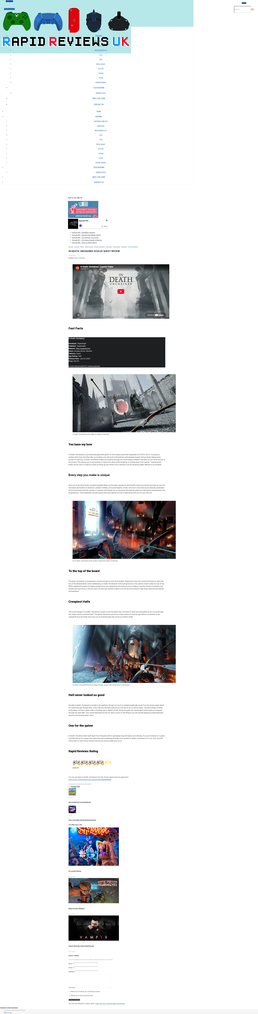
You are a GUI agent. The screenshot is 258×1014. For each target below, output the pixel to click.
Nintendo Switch (101, 41)
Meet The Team (99, 98)
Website (71, 972)
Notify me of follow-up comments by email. (85, 991)
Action (71, 246)
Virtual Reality (133, 246)
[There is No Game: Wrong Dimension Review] (72, 813)
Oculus (76, 784)
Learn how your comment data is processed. (110, 1004)
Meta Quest (100, 64)
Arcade (76, 246)
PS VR (101, 77)
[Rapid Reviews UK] (65, 47)
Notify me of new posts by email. (82, 995)
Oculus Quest (82, 784)
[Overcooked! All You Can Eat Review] (72, 795)
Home (99, 30)
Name (71, 964)
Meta (82, 246)
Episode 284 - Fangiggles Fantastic (83, 232)
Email (71, 968)
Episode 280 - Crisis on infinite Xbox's (84, 243)
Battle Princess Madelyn (77, 908)
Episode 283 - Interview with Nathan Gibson (86, 235)
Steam (100, 73)
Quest (88, 784)
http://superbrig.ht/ (83, 349)
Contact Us (99, 104)
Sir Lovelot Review (75, 871)
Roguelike (116, 246)
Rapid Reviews (99, 246)
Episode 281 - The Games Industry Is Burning (87, 240)
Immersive (71, 784)
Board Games (101, 82)
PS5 (100, 55)
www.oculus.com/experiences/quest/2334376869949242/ (90, 780)
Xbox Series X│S (101, 50)
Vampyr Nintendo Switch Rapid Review (81, 946)
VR (90, 784)
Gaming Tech (101, 93)
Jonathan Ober (75, 786)
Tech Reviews (98, 87)
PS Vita (101, 68)
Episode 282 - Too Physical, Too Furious (85, 238)
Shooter (124, 246)
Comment (72, 987)
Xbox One (100, 45)
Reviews (98, 36)
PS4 (100, 59)
